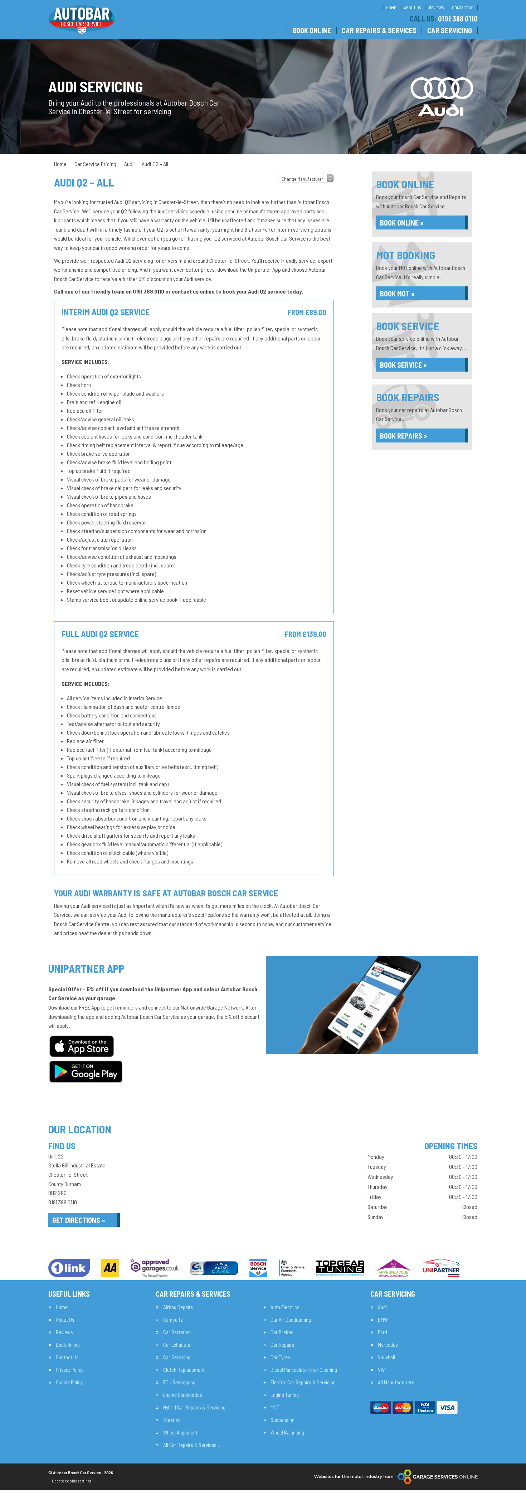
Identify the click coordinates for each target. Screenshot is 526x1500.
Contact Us (462, 7)
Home (391, 7)
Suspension (282, 1420)
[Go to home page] (81, 19)
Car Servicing (449, 30)
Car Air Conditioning (291, 1319)
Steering (172, 1420)
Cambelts (173, 1319)
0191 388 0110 (444, 18)
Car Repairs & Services (379, 30)
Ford (382, 1332)
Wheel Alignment (180, 1432)
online (207, 291)
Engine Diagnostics (182, 1395)
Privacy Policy (69, 1370)
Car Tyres (280, 1357)
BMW (383, 1319)
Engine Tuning (285, 1395)
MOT (275, 1407)
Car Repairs (282, 1344)
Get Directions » (78, 1220)
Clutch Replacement (184, 1370)
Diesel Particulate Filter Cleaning (304, 1370)
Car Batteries (177, 1332)
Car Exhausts (176, 1344)
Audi (382, 1307)
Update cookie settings (71, 1480)
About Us (412, 7)
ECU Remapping (179, 1382)
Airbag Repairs (178, 1307)
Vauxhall (386, 1357)
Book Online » (402, 222)
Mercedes (388, 1344)
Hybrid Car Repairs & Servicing (194, 1407)
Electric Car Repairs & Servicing (303, 1382)
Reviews (436, 7)
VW (381, 1370)
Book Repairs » (403, 435)
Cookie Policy (69, 1382)
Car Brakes (282, 1332)
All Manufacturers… (398, 1382)
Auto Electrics (285, 1307)
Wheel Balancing (287, 1432)
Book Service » (403, 365)
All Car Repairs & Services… (191, 1445)
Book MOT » (397, 293)
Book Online (311, 30)
